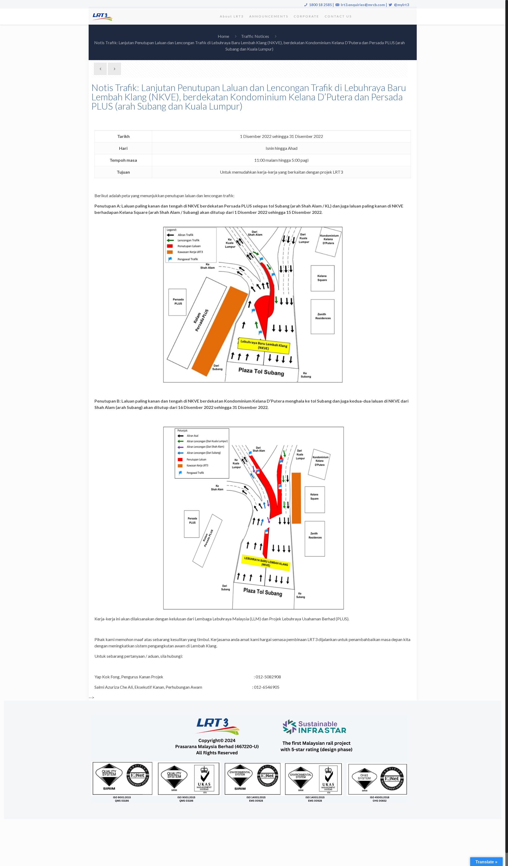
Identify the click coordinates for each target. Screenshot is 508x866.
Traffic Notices (255, 36)
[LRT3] (103, 16)
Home (223, 36)
